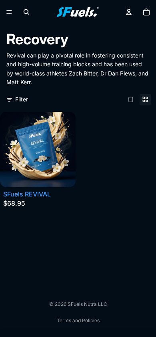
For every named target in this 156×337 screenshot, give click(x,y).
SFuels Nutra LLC (87, 304)
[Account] (129, 12)
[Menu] (9, 12)
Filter (21, 99)
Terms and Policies (78, 320)
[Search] (26, 12)
